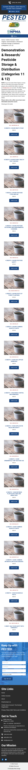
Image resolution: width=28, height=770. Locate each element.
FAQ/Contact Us (6, 702)
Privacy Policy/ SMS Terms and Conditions (13, 710)
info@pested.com (7, 87)
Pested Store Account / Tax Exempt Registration (11, 706)
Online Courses (10, 40)
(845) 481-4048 (8, 734)
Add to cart (14, 134)
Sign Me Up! (7, 678)
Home (3, 40)
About (3, 699)
